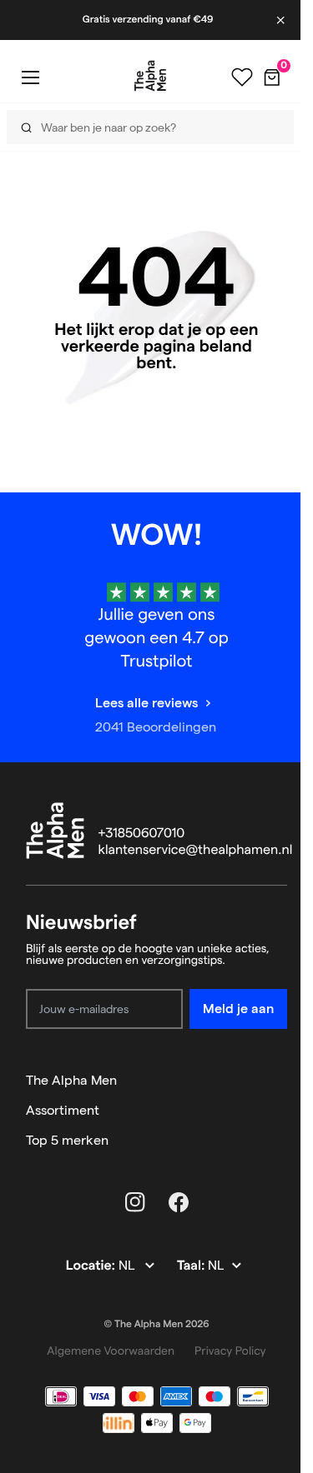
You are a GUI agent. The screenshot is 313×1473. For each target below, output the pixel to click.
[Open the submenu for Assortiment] (279, 1110)
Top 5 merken (67, 1140)
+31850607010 (141, 833)
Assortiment (62, 1110)
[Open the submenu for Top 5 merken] (279, 1140)
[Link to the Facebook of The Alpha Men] (179, 1202)
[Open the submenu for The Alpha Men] (279, 1080)
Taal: (192, 1266)
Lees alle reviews (146, 703)
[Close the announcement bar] (282, 20)
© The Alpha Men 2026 (157, 1324)
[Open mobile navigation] (30, 77)
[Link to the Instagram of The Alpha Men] (135, 1202)
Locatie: (92, 1266)
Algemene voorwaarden (110, 1350)
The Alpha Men (71, 1080)
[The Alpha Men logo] (150, 76)
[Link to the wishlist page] (242, 77)
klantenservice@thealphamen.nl (195, 850)
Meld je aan (238, 1008)
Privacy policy (230, 1350)
